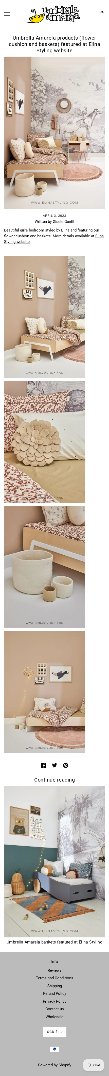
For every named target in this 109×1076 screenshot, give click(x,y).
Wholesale (54, 1017)
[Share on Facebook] (43, 765)
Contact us (54, 1009)
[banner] (53, 13)
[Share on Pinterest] (65, 765)
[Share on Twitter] (54, 765)
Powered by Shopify (54, 1065)
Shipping (54, 986)
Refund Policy (54, 993)
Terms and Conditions (54, 978)
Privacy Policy (54, 1001)
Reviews (55, 970)
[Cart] (102, 14)
